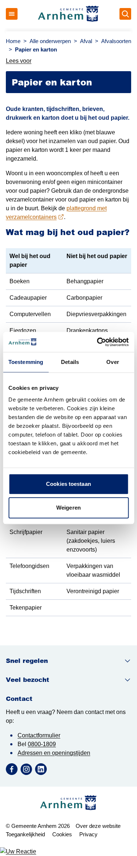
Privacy (88, 834)
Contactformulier (39, 735)
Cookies (62, 834)
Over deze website (98, 826)
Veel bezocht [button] (27, 679)
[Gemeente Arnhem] (68, 14)
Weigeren (68, 507)
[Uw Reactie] (68, 851)
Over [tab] (112, 362)
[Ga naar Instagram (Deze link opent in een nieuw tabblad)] (26, 769)
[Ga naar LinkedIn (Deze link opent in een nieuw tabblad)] (41, 769)
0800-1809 (42, 744)
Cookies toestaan (68, 484)
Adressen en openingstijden (54, 753)
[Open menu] (12, 14)
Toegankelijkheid (25, 834)
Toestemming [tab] (25, 362)
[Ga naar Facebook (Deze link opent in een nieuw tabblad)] (12, 769)
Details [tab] (70, 362)
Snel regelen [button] (27, 660)
